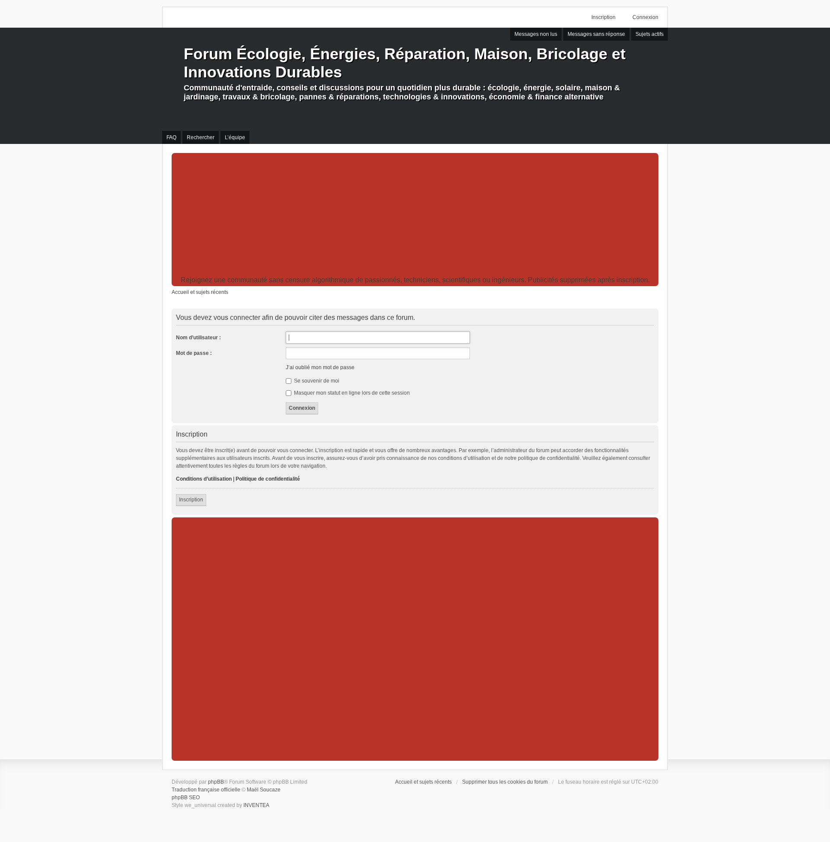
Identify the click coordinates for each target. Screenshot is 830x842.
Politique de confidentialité (268, 479)
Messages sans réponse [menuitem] (596, 34)
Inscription (191, 500)
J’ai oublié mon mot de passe (320, 367)
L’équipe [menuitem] (235, 137)
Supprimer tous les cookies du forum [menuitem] (505, 782)
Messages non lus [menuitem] (535, 34)
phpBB (216, 782)
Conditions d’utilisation (204, 479)
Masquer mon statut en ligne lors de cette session (351, 393)
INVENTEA (256, 805)
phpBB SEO (186, 797)
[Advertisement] (415, 215)
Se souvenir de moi (316, 381)
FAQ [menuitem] (171, 137)
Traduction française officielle (206, 790)
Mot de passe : (194, 353)
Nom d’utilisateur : (198, 338)
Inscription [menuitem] (603, 17)
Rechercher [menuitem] (200, 137)
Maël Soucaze (264, 790)
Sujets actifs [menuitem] (649, 34)
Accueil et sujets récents (423, 782)
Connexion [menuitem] (645, 17)
